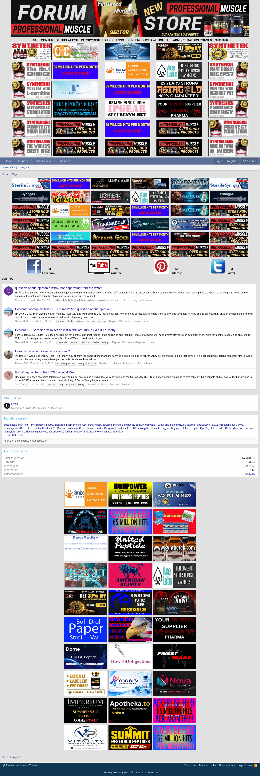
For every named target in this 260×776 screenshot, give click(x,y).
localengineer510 (13, 428)
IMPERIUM (225, 428)
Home (8, 161)
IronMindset (94, 424)
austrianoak (10, 424)
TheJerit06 (39, 428)
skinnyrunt (9, 431)
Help (240, 765)
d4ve (240, 424)
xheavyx (237, 428)
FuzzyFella (162, 424)
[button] (30, 161)
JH (16, 384)
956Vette (150, 424)
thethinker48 (38, 424)
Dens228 (118, 431)
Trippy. (195, 428)
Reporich (155, 428)
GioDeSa (20, 300)
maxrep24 (142, 428)
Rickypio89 (110, 428)
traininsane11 (74, 428)
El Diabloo (88, 428)
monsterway (80, 424)
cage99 (140, 424)
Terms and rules (207, 765)
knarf (69, 424)
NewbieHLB (21, 321)
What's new (43, 161)
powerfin (107, 424)
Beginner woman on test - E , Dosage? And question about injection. (63, 309)
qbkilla (20, 431)
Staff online (12, 398)
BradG (99, 428)
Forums (23, 161)
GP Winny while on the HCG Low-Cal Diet (45, 372)
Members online (15, 418)
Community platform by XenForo (130, 772)
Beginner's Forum (142, 300)
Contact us (190, 765)
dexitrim (191, 424)
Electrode (249, 428)
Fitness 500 (21, 363)
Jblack (186, 428)
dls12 (215, 424)
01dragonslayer (227, 424)
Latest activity (10, 167)
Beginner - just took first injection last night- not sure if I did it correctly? (66, 330)
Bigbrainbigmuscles (36, 431)
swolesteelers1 (103, 431)
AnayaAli (250, 474)
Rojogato (176, 428)
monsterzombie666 (123, 424)
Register (25, 167)
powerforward (56, 431)
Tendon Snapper (73, 431)
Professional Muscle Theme (21, 765)
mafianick (123, 428)
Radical (61, 428)
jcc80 (133, 428)
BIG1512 (89, 431)
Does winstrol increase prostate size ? (42, 351)
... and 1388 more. (14, 435)
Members (65, 161)
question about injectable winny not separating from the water (58, 288)
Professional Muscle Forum (137, 363)
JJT (30, 428)
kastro (49, 424)
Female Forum (140, 321)
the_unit (165, 428)
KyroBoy (205, 428)
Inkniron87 (24, 424)
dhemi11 (51, 428)
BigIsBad (60, 424)
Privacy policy (227, 765)
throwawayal (204, 424)
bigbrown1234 (177, 424)
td (25, 428)
